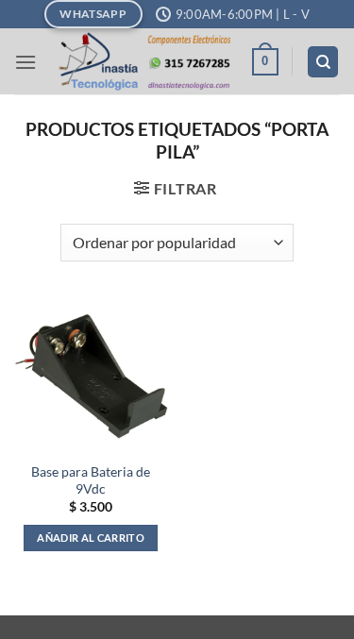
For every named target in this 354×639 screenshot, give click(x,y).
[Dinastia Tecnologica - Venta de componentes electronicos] (144, 61)
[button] (25, 62)
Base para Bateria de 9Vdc (90, 480)
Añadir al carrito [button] (90, 537)
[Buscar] (323, 61)
